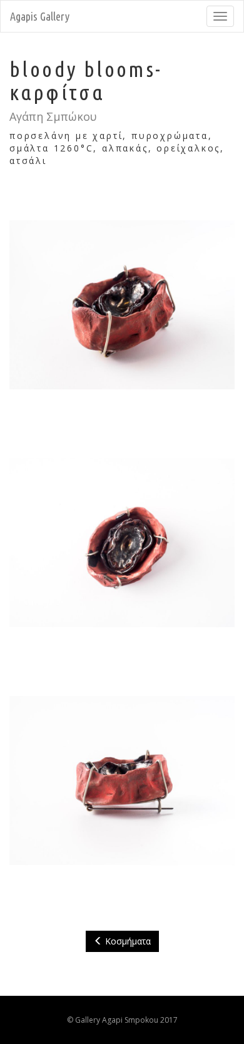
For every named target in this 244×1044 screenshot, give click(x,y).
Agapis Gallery (39, 16)
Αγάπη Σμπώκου (53, 116)
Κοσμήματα (127, 941)
